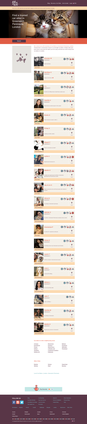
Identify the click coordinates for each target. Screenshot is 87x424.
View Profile (37, 67)
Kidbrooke (50, 352)
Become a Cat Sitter (56, 3)
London (54, 407)
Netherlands (27, 414)
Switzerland (52, 414)
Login (70, 3)
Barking (36, 364)
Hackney (50, 345)
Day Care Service (42, 400)
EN (75, 3)
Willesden (64, 347)
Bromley (64, 366)
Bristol (27, 407)
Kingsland (64, 345)
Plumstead (64, 348)
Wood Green (51, 347)
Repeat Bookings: (39, 95)
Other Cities (69, 407)
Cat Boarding (41, 398)
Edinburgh (42, 407)
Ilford (49, 366)
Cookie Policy (56, 402)
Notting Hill (37, 352)
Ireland (13, 414)
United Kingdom (65, 414)
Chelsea (36, 343)
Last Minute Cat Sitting (32, 402)
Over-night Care (31, 404)
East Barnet (37, 345)
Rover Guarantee (67, 398)
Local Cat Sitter (42, 402)
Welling (36, 366)
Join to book (65, 3)
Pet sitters (41, 404)
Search (19, 41)
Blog (49, 3)
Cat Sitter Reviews (31, 400)
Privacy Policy (67, 400)
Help (65, 402)
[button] (18, 60)
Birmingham (14, 407)
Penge (35, 347)
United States (15, 416)
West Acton (51, 343)
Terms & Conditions (57, 400)
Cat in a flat (15, 3)
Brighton (21, 407)
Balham (64, 343)
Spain (38, 414)
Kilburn (36, 348)
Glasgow (48, 407)
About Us (55, 398)
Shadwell (36, 350)
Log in (32, 8)
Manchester (62, 407)
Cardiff (34, 407)
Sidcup (49, 364)
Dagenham (64, 364)
